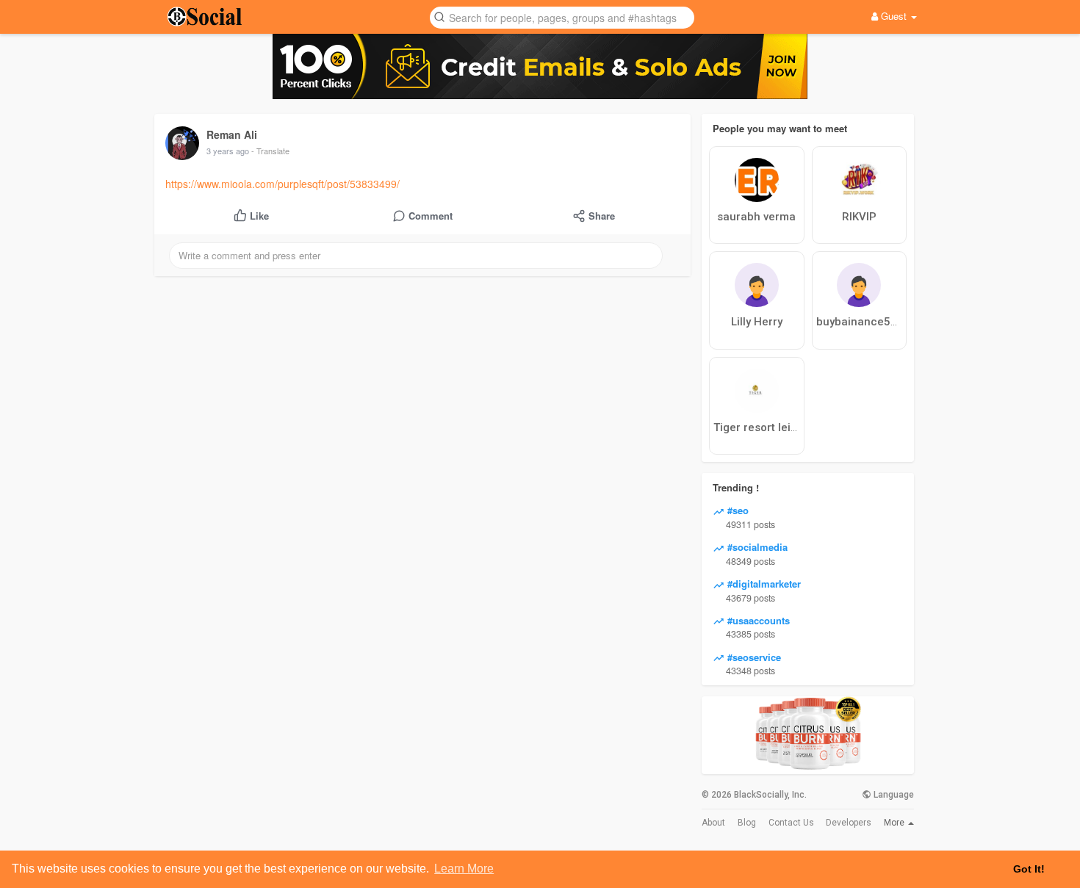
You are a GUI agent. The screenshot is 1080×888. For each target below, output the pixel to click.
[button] (562, 16)
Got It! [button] (1029, 869)
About (713, 822)
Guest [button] (894, 16)
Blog (747, 822)
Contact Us (791, 822)
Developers (848, 822)
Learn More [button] (464, 868)
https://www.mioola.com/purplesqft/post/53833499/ (282, 183)
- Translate (270, 150)
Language (892, 794)
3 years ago (227, 150)
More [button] (895, 822)
